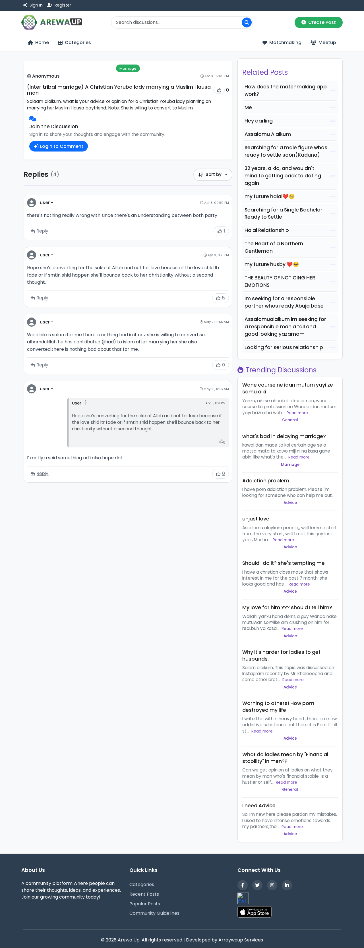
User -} (79, 403)
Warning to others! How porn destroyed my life (278, 706)
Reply (42, 231)
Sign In (35, 5)
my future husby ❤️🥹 (272, 264)
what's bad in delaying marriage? (284, 436)
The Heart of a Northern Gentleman (274, 247)
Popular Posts (144, 904)
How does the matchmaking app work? (286, 90)
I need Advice (259, 805)
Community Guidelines (154, 913)
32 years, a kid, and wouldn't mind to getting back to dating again (283, 175)
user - (46, 202)
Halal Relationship (267, 230)
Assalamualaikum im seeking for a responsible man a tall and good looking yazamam (285, 326)
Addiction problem (265, 480)
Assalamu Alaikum (268, 134)
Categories (141, 884)
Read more (297, 413)
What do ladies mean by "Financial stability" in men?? (285, 758)
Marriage (128, 68)
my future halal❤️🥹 (270, 196)
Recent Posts (144, 894)
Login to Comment (61, 146)
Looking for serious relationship (284, 347)
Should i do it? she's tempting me (283, 563)
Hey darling (259, 120)
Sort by (214, 174)
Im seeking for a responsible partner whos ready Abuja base (284, 302)
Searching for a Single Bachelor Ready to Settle (283, 213)
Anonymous (46, 76)
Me (248, 107)
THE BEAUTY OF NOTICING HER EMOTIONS (280, 281)
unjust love (255, 518)
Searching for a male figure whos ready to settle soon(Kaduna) (286, 151)
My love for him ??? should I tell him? (287, 607)
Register (62, 5)
